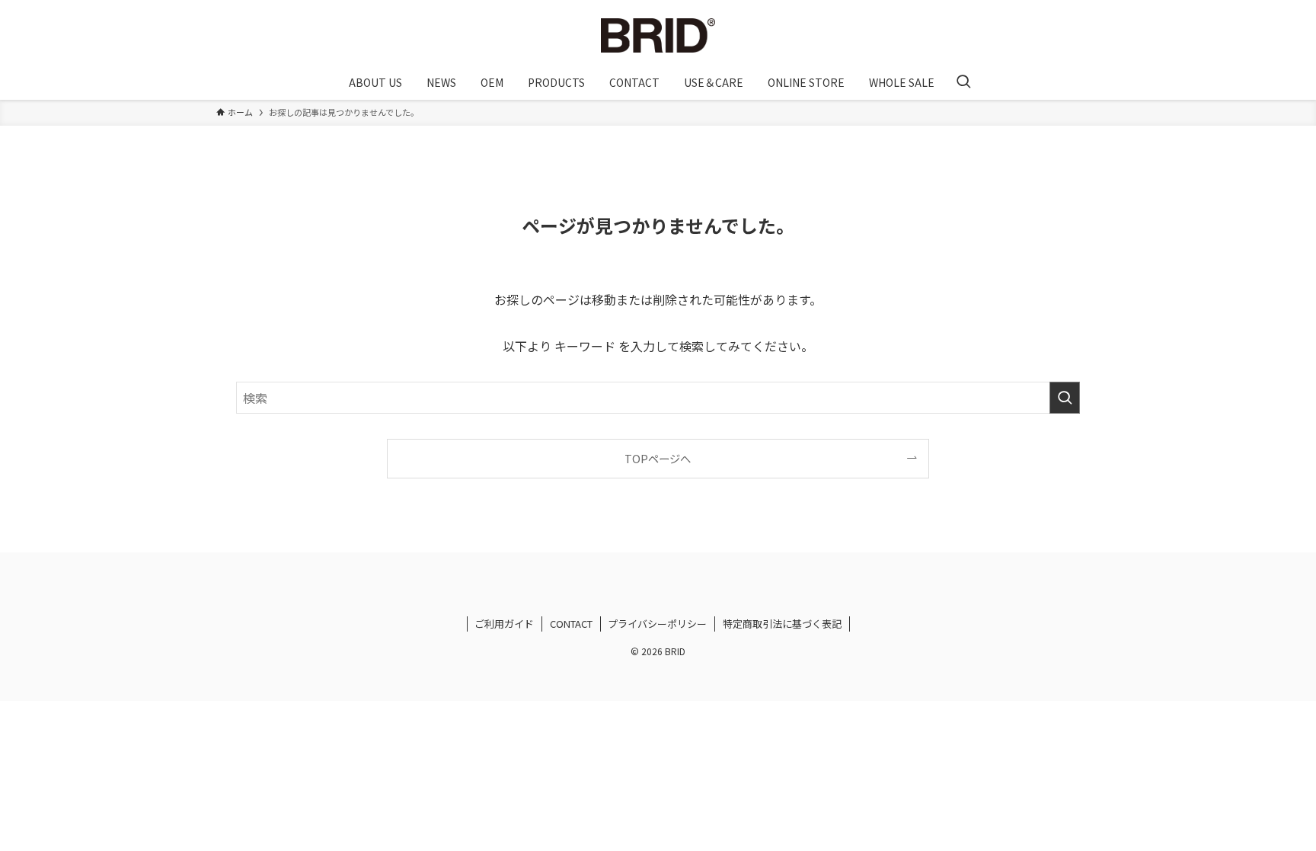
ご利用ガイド (504, 623)
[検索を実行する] (1064, 398)
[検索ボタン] (963, 82)
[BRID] (658, 35)
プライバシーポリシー (657, 623)
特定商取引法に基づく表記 (782, 623)
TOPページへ (657, 458)
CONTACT (571, 623)
